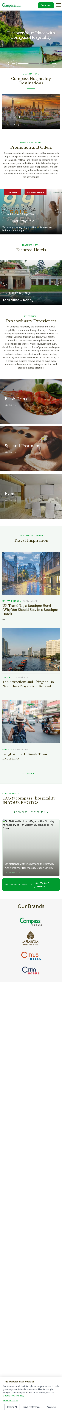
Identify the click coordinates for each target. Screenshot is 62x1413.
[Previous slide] (14, 63)
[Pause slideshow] (7, 63)
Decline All (12, 1407)
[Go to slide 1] (23, 63)
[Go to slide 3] (45, 63)
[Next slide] (54, 63)
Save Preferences (31, 1407)
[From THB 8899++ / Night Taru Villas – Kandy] (31, 262)
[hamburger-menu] (58, 5)
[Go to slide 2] (34, 63)
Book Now (46, 5)
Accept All (51, 1407)
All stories (31, 773)
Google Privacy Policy (13, 1395)
